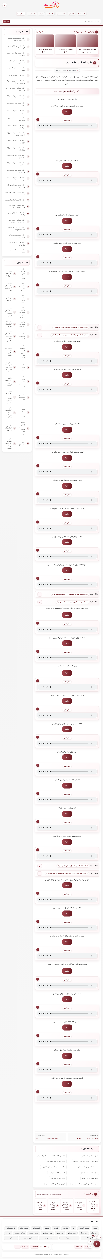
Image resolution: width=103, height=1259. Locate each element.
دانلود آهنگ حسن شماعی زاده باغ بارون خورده (16, 134)
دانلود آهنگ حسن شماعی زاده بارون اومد (16, 141)
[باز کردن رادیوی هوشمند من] (90, 1246)
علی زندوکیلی (28, 1238)
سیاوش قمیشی (84, 1228)
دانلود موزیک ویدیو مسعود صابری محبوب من (16, 39)
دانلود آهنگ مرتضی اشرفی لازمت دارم (17, 62)
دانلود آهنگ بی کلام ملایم (90, 1178)
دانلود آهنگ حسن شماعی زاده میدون (16, 104)
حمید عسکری (72, 1233)
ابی (73, 1228)
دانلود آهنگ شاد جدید (22, 336)
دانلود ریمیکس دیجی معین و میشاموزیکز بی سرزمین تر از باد (15, 221)
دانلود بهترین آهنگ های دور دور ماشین (8, 443)
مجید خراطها (49, 1238)
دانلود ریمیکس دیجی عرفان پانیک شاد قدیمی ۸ (16, 206)
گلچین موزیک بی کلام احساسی (55, 1184)
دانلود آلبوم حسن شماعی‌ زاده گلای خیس (16, 186)
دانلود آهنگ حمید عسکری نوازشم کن (17, 243)
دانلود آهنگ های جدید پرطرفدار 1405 (8, 412)
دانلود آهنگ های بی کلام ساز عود (87, 1138)
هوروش (8, 1233)
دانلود (67, 111)
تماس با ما (25, 1247)
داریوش (56, 1228)
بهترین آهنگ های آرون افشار (22, 324)
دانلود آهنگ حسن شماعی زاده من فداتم (16, 126)
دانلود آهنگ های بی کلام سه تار (88, 1167)
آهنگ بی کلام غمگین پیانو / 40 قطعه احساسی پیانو (72, 602)
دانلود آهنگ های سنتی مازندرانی (22, 287)
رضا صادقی (83, 1233)
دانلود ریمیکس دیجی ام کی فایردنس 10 (16, 47)
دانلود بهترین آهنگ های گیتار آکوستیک (85, 1161)
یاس (11, 1238)
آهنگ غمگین (61, 13)
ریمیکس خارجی (9, 299)
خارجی (41, 13)
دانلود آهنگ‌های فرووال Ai (9, 273)
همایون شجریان (20, 1233)
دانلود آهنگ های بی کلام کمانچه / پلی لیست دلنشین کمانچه (69, 335)
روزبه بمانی (60, 1233)
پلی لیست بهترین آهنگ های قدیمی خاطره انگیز (22, 428)
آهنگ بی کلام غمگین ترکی (57, 1173)
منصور (47, 1228)
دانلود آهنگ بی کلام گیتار (90, 1156)
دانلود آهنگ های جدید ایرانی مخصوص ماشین (8, 397)
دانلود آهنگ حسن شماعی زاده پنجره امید (16, 119)
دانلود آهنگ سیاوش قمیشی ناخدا (16, 251)
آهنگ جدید (81, 13)
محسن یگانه (24, 1228)
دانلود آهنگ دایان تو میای (17, 75)
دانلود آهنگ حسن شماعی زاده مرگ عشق (16, 156)
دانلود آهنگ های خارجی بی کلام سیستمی (85, 1184)
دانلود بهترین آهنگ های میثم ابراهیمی (22, 312)
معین (95, 1228)
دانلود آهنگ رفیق (22, 443)
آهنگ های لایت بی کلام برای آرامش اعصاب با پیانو (72, 866)
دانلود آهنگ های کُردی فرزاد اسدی (8, 287)
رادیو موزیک (32, 13)
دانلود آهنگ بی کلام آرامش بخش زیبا (53, 1167)
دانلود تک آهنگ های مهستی (8, 324)
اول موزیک (88, 1247)
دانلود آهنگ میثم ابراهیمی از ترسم (16, 69)
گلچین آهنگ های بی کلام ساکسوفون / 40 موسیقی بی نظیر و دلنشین (66, 873)
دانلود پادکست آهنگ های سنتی (15, 200)
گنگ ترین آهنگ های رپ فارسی (8, 428)
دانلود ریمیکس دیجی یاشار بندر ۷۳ (15, 193)
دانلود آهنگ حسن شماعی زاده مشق (16, 112)
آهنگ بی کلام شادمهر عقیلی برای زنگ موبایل (51, 1156)
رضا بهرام (94, 1233)
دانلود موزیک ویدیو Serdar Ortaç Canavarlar (16, 228)
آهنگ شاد (50, 13)
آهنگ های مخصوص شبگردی (22, 397)
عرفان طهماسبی (47, 1233)
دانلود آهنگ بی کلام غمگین (89, 1173)
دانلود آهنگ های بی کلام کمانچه (47, 1138)
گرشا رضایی (36, 1228)
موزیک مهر (51, 5)
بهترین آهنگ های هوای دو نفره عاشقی (8, 336)
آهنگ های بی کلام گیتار (57, 1178)
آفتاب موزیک (78, 1247)
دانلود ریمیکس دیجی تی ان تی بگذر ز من (15, 89)
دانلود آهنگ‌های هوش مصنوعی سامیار (22, 274)
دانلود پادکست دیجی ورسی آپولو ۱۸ (16, 214)
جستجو (6, 21)
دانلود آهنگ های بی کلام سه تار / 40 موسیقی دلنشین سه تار (69, 594)
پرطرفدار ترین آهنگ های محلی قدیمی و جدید (8, 367)
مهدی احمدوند (33, 1233)
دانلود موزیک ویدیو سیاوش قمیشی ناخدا (16, 236)
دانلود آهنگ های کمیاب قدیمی (8, 381)
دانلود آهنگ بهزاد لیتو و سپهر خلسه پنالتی (16, 54)
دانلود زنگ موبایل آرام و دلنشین (8, 351)
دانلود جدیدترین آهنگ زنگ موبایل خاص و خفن (22, 352)
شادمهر (65, 1228)
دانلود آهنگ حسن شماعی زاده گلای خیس (16, 171)
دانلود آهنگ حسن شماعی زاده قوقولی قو (16, 149)
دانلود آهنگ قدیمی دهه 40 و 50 (22, 381)
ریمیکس (71, 13)
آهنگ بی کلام (40, 32)
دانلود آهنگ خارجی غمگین (23, 299)
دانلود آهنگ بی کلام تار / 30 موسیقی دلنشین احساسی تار (70, 327)
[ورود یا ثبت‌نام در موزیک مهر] (90, 1242)
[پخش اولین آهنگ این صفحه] (96, 1243)
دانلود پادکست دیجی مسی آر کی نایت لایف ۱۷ (16, 82)
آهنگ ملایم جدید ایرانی (23, 412)
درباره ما (17, 1247)
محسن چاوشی (69, 1238)
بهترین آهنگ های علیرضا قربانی (8, 312)
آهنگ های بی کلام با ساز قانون (55, 1161)
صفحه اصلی (34, 1247)
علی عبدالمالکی (10, 1228)
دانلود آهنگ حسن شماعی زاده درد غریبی (16, 164)
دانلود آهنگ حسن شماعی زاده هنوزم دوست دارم (16, 97)
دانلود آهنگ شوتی (23, 367)
